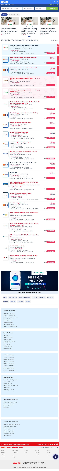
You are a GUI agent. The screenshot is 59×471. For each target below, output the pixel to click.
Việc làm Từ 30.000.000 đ (8, 369)
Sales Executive (13, 297)
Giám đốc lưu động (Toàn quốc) (17, 203)
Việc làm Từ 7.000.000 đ (8, 361)
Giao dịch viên (13, 172)
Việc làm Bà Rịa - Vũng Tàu (9, 341)
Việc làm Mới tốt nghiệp (8, 381)
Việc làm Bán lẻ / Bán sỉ (8, 319)
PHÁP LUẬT (3, 457)
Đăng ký (50, 4)
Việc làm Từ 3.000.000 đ (8, 357)
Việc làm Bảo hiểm (7, 320)
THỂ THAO (37, 450)
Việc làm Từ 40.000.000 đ (8, 370)
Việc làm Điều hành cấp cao (9, 391)
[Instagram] (54, 447)
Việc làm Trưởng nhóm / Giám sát (10, 385)
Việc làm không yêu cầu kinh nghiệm (11, 424)
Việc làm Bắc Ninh (7, 348)
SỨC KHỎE (37, 454)
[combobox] (12, 8)
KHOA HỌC (37, 452)
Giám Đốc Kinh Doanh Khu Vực (17, 246)
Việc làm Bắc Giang (7, 346)
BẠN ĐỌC (48, 452)
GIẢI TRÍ (25, 454)
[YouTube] (57, 447)
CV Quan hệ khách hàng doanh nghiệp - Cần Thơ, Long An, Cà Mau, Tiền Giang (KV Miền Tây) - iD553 (25, 46)
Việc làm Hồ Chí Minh (7, 337)
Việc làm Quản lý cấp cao (8, 389)
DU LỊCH (14, 457)
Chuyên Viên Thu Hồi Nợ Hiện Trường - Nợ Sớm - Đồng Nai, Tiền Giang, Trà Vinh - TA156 (24, 224)
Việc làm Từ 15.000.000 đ (8, 365)
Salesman (13, 301)
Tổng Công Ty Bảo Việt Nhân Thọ (17, 247)
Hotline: (41, 467)
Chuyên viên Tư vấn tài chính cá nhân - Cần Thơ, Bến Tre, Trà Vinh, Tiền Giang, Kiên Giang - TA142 (25, 102)
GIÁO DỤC (48, 450)
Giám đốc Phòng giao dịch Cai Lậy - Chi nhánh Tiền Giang (24, 112)
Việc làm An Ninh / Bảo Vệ (9, 313)
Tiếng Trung (42, 297)
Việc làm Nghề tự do (7, 405)
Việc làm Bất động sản (8, 322)
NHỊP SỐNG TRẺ (27, 450)
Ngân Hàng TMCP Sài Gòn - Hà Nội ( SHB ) (19, 59)
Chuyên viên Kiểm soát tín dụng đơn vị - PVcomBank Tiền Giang (24, 213)
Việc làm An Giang (7, 339)
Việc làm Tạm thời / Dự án (9, 404)
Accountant (50, 297)
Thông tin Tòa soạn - (25, 465)
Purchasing (20, 301)
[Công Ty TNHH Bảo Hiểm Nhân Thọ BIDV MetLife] (5, 154)
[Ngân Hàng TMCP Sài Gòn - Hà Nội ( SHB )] (6, 60)
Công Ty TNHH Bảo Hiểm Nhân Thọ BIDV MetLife (20, 154)
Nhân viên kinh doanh (24, 297)
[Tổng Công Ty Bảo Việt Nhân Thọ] (5, 248)
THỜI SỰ (2, 452)
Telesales (27, 301)
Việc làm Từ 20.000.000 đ (8, 367)
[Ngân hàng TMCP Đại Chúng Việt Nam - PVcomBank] (5, 215)
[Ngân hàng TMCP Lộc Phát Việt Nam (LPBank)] (5, 80)
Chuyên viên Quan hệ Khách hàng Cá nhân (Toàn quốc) (23, 57)
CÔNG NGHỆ (14, 452)
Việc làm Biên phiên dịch (8, 324)
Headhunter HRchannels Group (16, 237)
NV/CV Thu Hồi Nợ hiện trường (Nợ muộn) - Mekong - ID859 (20, 90)
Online (5, 297)
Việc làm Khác (6, 407)
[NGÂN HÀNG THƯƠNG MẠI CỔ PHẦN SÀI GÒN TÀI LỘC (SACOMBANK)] (5, 184)
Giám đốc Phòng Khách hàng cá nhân (19, 132)
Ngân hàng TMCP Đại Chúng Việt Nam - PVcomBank (21, 215)
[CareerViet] (52, 444)
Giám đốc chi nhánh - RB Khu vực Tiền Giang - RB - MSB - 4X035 (24, 256)
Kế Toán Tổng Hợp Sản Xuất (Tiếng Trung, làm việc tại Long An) (24, 235)
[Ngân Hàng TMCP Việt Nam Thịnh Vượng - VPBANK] (5, 47)
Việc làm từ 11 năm (7, 435)
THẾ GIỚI (3, 454)
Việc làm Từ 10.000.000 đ (8, 363)
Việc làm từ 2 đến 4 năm (8, 430)
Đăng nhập (55, 4)
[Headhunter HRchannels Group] (5, 237)
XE (13, 454)
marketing (5, 301)
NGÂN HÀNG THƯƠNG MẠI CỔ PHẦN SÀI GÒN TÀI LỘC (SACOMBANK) (24, 185)
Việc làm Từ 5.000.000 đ (8, 359)
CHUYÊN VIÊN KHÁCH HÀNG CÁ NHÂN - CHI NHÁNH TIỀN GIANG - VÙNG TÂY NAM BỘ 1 (24, 182)
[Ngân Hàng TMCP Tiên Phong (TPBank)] (6, 125)
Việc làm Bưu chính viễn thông (10, 326)
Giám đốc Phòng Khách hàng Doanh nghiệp (20, 122)
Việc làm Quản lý (6, 387)
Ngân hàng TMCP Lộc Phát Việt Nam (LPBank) (20, 81)
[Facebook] (51, 447)
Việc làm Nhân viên (7, 383)
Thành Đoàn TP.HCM (34, 465)
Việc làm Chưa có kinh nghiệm (10, 426)
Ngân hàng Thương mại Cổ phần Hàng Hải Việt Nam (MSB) (22, 258)
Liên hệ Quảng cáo (17, 467)
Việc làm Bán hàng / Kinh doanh (10, 317)
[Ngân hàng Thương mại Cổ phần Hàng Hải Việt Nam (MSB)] (5, 258)
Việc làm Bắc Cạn (7, 344)
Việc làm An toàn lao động (9, 315)
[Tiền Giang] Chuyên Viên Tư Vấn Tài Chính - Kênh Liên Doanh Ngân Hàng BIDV (23, 152)
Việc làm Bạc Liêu (7, 343)
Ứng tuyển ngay (51, 52)
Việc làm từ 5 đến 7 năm (8, 431)
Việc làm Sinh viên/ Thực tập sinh (10, 380)
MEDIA (2, 450)
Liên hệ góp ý (33, 467)
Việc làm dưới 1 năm (7, 428)
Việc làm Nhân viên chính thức (10, 402)
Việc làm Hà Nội (6, 335)
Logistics (34, 297)
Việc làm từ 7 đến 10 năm (8, 433)
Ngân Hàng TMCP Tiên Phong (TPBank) (18, 124)
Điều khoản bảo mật (26, 467)
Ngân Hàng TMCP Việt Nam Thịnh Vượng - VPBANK (21, 48)
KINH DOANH (15, 450)
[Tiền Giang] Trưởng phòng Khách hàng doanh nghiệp (21, 79)
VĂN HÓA (25, 452)
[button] (54, 1)
